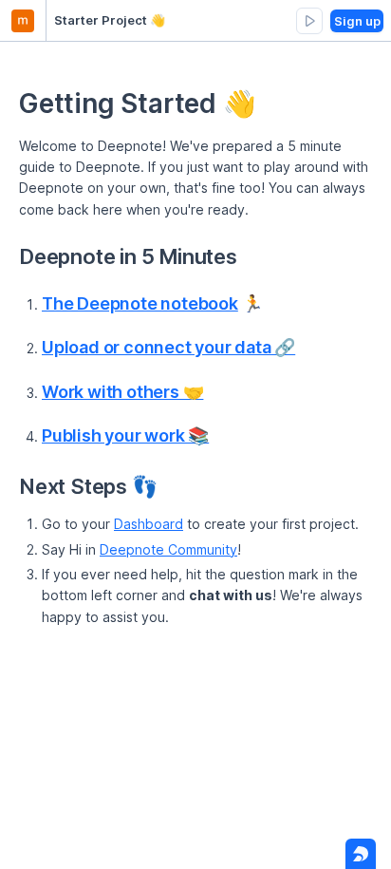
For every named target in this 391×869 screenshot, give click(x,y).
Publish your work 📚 (125, 435)
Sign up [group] (357, 20)
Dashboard (148, 524)
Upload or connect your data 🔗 (168, 347)
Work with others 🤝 (122, 392)
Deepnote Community (168, 549)
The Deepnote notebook (140, 303)
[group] (309, 21)
